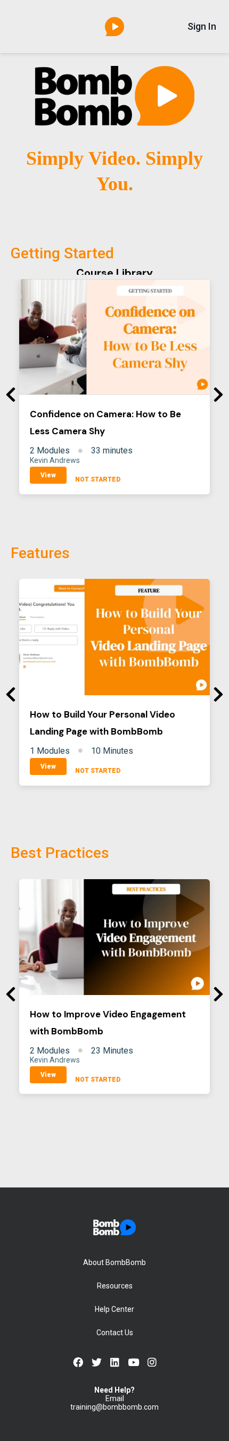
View (48, 475)
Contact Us (114, 1332)
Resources (115, 1286)
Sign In (201, 26)
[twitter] (97, 1362)
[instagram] (152, 1362)
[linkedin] (114, 1362)
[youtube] (133, 1362)
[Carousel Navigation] (114, 395)
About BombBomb (114, 1262)
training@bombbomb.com (114, 1407)
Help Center (114, 1309)
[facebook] (78, 1362)
